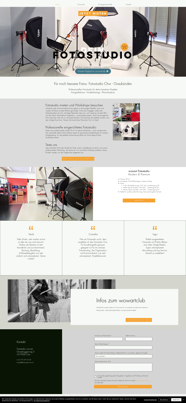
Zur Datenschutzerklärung (42, 401)
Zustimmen (176, 400)
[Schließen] (184, 399)
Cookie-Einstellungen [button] (150, 400)
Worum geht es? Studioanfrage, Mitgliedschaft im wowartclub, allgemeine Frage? (121, 353)
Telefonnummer (130, 335)
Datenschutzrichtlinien (143, 380)
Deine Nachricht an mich (103, 361)
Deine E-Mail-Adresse (101, 344)
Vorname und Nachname (103, 335)
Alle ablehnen (164, 400)
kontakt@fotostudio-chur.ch (25, 362)
